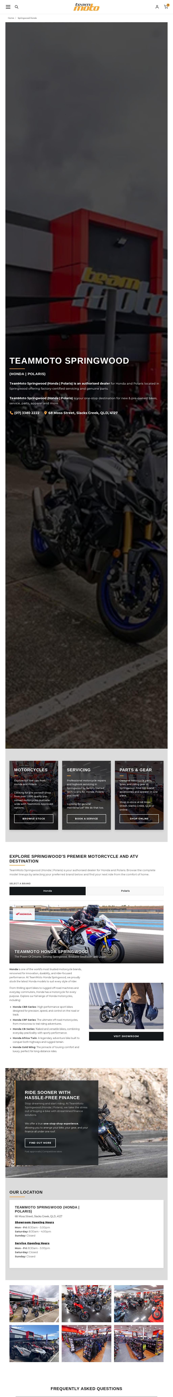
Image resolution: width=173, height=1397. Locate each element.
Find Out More (40, 1142)
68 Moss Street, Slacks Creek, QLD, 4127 (82, 413)
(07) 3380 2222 (26, 413)
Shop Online (139, 818)
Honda (47, 890)
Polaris (125, 890)
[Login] (157, 6)
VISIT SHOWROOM (126, 1036)
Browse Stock (33, 818)
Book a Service (86, 818)
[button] (8, 7)
